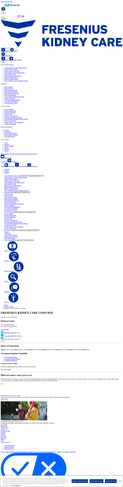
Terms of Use (15, 452)
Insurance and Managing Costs (13, 117)
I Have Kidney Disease (7, 154)
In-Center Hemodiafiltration (12, 100)
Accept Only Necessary (96, 481)
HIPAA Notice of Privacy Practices (34, 452)
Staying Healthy (9, 109)
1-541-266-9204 (8, 336)
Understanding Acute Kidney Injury (14, 72)
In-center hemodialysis (10, 360)
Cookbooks (7, 131)
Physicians (4, 437)
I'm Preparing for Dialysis (21, 154)
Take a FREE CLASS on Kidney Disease (16, 81)
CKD (5, 142)
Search (3, 19)
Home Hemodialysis (10, 95)
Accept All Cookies (111, 481)
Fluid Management (9, 136)
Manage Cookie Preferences (80, 481)
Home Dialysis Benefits (11, 92)
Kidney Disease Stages (10, 69)
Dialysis (6, 144)
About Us (3, 436)
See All (6, 151)
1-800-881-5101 (8, 333)
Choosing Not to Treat (10, 103)
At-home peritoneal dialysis (12, 359)
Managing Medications (10, 77)
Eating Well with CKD (10, 133)
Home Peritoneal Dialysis (11, 93)
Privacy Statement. (16, 485)
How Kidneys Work (10, 74)
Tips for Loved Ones (10, 120)
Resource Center (5, 431)
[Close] (120, 481)
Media (2, 439)
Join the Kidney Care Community (14, 122)
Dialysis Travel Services (11, 116)
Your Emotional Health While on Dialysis (16, 119)
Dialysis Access (8, 88)
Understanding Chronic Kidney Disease (15, 68)
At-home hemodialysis (10, 357)
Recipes (6, 130)
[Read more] (61, 390)
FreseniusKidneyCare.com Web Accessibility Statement (59, 452)
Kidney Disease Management (12, 76)
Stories (6, 147)
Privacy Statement (6, 452)
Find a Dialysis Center (10, 90)
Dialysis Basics (8, 87)
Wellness (6, 149)
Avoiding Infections (10, 112)
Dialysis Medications (10, 111)
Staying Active (8, 114)
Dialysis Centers (9, 306)
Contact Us (4, 429)
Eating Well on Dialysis (11, 135)
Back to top (4, 426)
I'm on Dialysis (33, 154)
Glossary (3, 433)
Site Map (21, 452)
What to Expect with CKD (12, 71)
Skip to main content (6, 1)
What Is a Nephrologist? (11, 79)
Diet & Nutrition (9, 146)
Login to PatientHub (10, 124)
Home (6, 305)
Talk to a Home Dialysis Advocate (14, 96)
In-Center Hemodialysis (11, 101)
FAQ (2, 441)
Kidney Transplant (9, 98)
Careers (3, 434)
